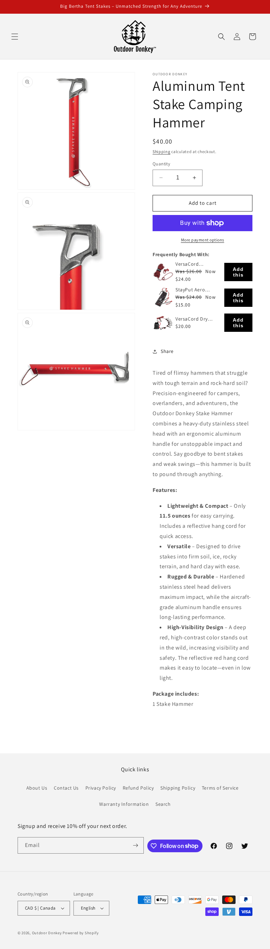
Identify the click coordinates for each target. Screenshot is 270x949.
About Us (36, 788)
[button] (14, 36)
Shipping (162, 151)
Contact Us (66, 788)
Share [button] (167, 351)
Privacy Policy (100, 788)
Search (163, 804)
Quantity (161, 164)
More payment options (202, 239)
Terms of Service (220, 788)
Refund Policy (138, 788)
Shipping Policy (177, 788)
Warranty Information (124, 804)
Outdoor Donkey (47, 932)
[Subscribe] (135, 845)
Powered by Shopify (81, 932)
